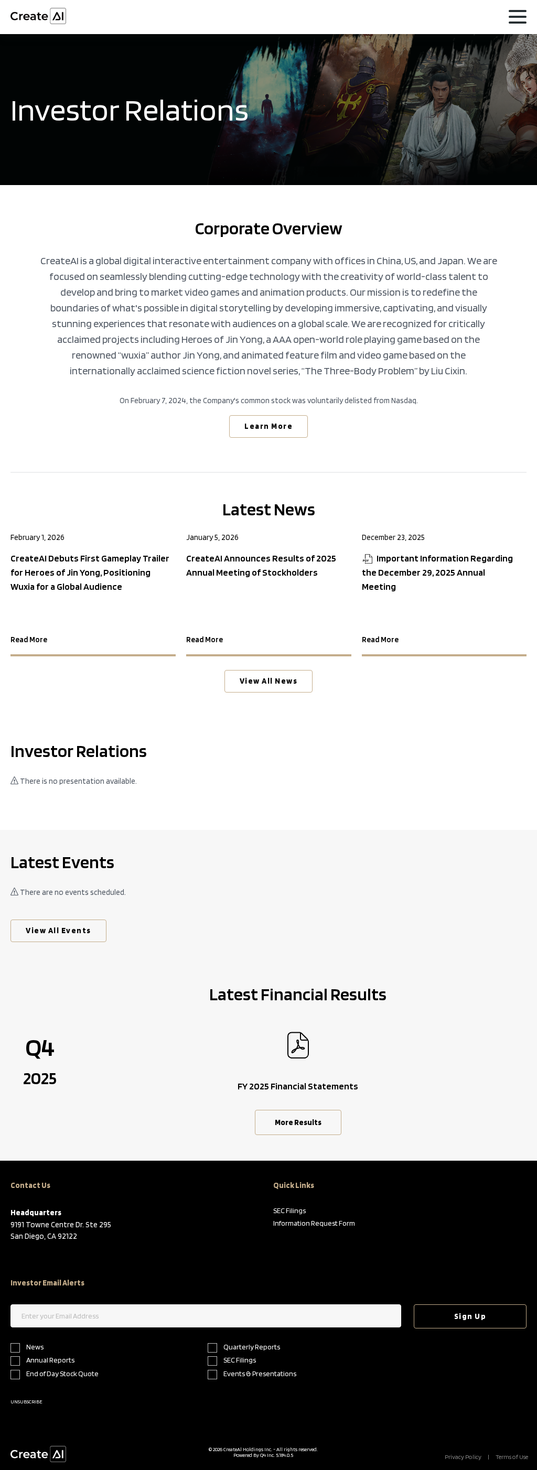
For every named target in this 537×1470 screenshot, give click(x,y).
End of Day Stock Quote (62, 1374)
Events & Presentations (259, 1374)
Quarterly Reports (251, 1347)
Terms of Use (512, 1457)
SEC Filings (289, 1210)
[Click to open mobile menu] (518, 18)
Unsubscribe (26, 1401)
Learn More (268, 426)
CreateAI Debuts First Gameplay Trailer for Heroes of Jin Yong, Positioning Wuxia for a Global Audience (89, 572)
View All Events (58, 930)
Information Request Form (314, 1223)
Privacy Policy (463, 1457)
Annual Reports (50, 1360)
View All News (269, 681)
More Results (298, 1122)
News (35, 1347)
